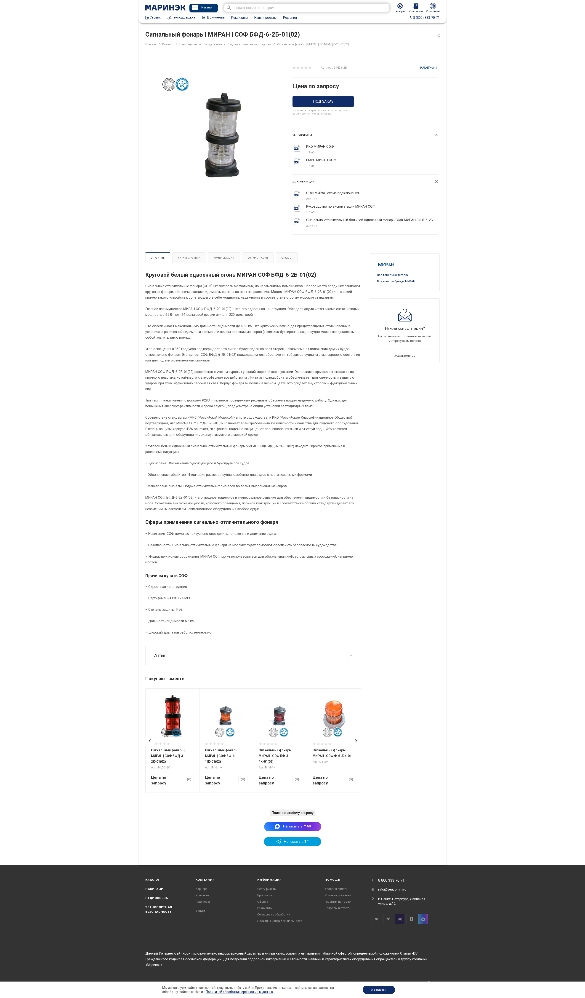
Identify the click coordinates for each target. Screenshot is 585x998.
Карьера (201, 889)
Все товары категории (393, 275)
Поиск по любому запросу (292, 813)
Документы (215, 17)
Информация (269, 879)
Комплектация (224, 258)
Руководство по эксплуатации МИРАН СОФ (340, 206)
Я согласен (378, 989)
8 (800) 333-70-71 (426, 17)
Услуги (200, 910)
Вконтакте (376, 919)
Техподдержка (183, 17)
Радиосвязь (156, 898)
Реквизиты (239, 17)
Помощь (332, 879)
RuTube (400, 919)
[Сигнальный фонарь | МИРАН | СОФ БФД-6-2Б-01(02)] (223, 134)
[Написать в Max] (292, 826)
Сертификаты (267, 889)
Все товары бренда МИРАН (396, 281)
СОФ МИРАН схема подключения (332, 193)
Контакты (203, 895)
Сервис (155, 17)
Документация (258, 258)
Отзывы (287, 258)
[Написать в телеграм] (292, 845)
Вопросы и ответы (338, 908)
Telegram (388, 919)
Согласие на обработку (273, 914)
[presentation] (149, 740)
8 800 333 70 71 (391, 880)
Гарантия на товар (338, 901)
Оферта (262, 901)
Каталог (207, 7)
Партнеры (203, 901)
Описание (158, 258)
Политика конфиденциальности (279, 921)
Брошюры (264, 895)
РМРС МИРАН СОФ (321, 160)
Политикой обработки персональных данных (240, 992)
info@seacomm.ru (392, 889)
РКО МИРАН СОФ (320, 146)
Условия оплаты (336, 889)
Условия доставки (338, 895)
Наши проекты (265, 17)
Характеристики (189, 258)
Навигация (155, 889)
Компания (205, 879)
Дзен (411, 919)
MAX (423, 919)
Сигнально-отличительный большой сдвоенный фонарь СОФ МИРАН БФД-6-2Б (369, 220)
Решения (290, 17)
